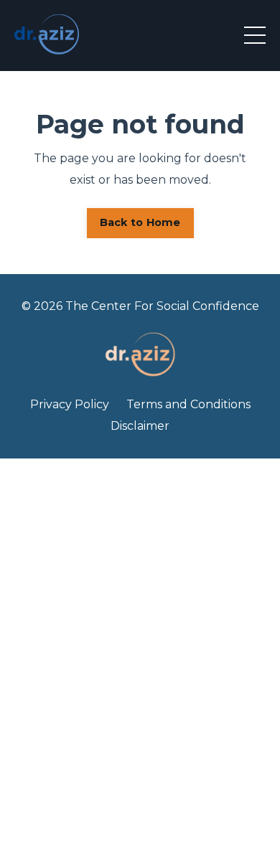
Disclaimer (140, 426)
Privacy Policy (69, 404)
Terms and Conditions (188, 404)
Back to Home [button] (140, 222)
